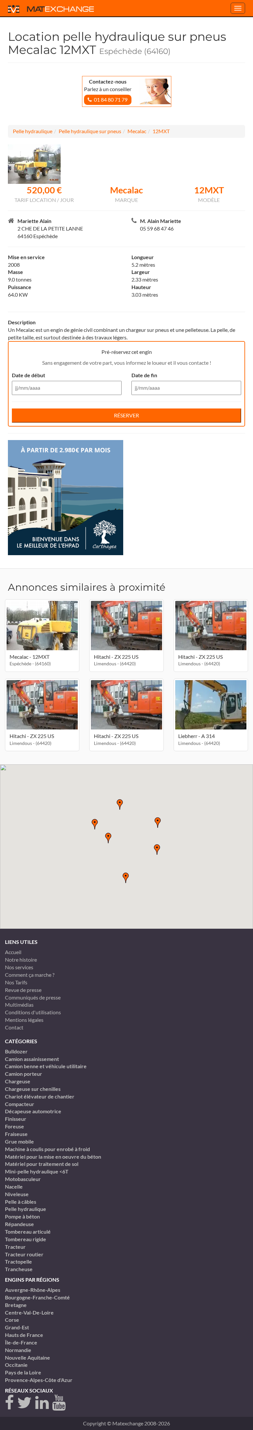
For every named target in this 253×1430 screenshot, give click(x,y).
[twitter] (24, 1403)
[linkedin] (42, 1403)
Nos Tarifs (16, 982)
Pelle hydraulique (32, 131)
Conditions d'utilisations (33, 1012)
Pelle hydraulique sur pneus (90, 131)
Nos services (19, 967)
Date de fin (144, 375)
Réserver (126, 415)
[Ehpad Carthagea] (65, 497)
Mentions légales (24, 1020)
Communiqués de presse (33, 997)
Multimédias (19, 1004)
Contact (14, 1027)
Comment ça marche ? (29, 975)
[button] (158, 822)
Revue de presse (23, 990)
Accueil (13, 952)
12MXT (161, 131)
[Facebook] (9, 1403)
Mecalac (136, 131)
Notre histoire (21, 959)
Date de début (28, 375)
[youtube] (59, 1403)
